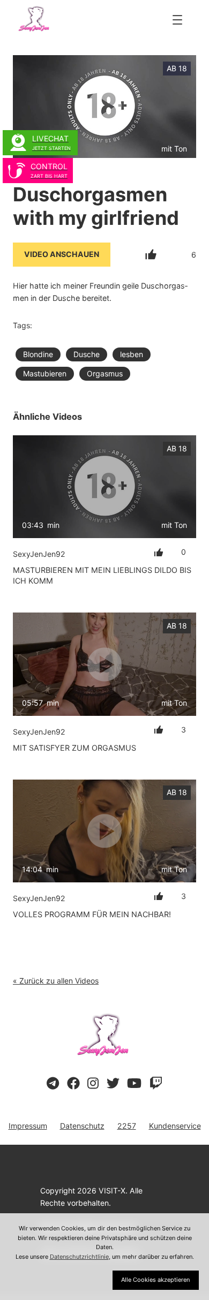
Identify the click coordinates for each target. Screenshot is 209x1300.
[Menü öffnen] (177, 20)
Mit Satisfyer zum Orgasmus (74, 747)
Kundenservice (175, 1125)
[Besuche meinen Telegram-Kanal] (53, 1084)
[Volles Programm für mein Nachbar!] (104, 831)
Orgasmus (105, 373)
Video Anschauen (61, 254)
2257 (126, 1125)
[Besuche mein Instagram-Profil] (93, 1084)
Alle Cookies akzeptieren (155, 1279)
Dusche (86, 354)
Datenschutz (82, 1125)
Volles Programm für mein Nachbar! (92, 914)
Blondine (38, 354)
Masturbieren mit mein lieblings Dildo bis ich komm (102, 575)
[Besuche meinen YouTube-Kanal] (134, 1084)
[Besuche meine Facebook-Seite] (73, 1084)
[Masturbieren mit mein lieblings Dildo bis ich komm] (104, 486)
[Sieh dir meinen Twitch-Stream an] (156, 1084)
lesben (131, 354)
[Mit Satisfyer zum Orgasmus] (104, 664)
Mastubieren (44, 373)
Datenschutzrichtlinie (79, 1256)
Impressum (28, 1125)
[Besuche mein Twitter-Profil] (113, 1084)
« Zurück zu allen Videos (56, 980)
